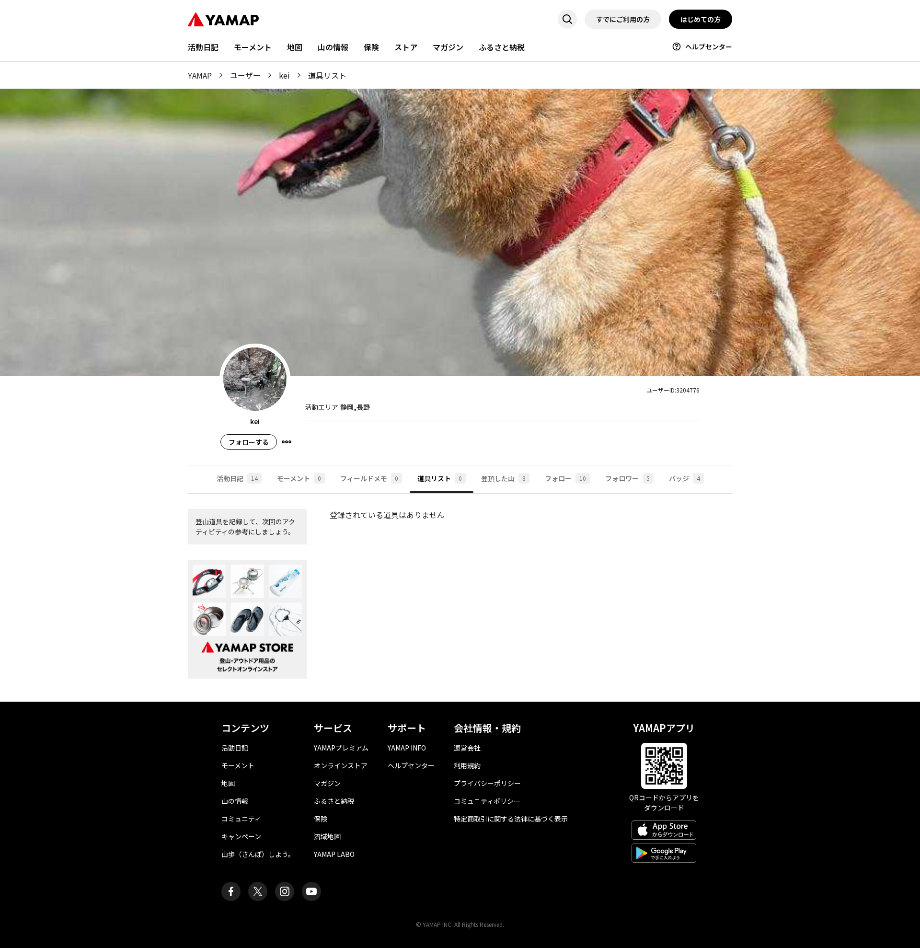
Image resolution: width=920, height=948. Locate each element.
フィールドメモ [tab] (369, 478)
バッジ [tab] (684, 478)
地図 (294, 47)
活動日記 (203, 47)
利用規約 (467, 765)
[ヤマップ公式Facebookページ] (231, 891)
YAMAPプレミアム (341, 747)
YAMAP (200, 75)
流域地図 (327, 836)
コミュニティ (241, 818)
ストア (405, 47)
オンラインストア (341, 765)
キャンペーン (241, 836)
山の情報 (333, 47)
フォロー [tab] (565, 478)
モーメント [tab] (299, 478)
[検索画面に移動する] (567, 19)
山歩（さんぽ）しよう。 (258, 854)
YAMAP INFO (407, 747)
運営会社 (467, 747)
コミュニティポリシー (487, 801)
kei (284, 75)
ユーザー (245, 75)
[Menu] (286, 442)
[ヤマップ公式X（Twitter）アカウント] (257, 891)
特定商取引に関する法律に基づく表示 (511, 818)
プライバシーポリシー (487, 783)
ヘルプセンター (708, 46)
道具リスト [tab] (439, 478)
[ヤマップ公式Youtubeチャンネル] (311, 891)
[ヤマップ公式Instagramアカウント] (284, 891)
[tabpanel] (460, 597)
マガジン (448, 47)
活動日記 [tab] (237, 478)
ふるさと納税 (502, 47)
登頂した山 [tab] (503, 478)
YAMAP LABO (334, 854)
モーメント (253, 47)
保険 (371, 47)
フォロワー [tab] (627, 478)
